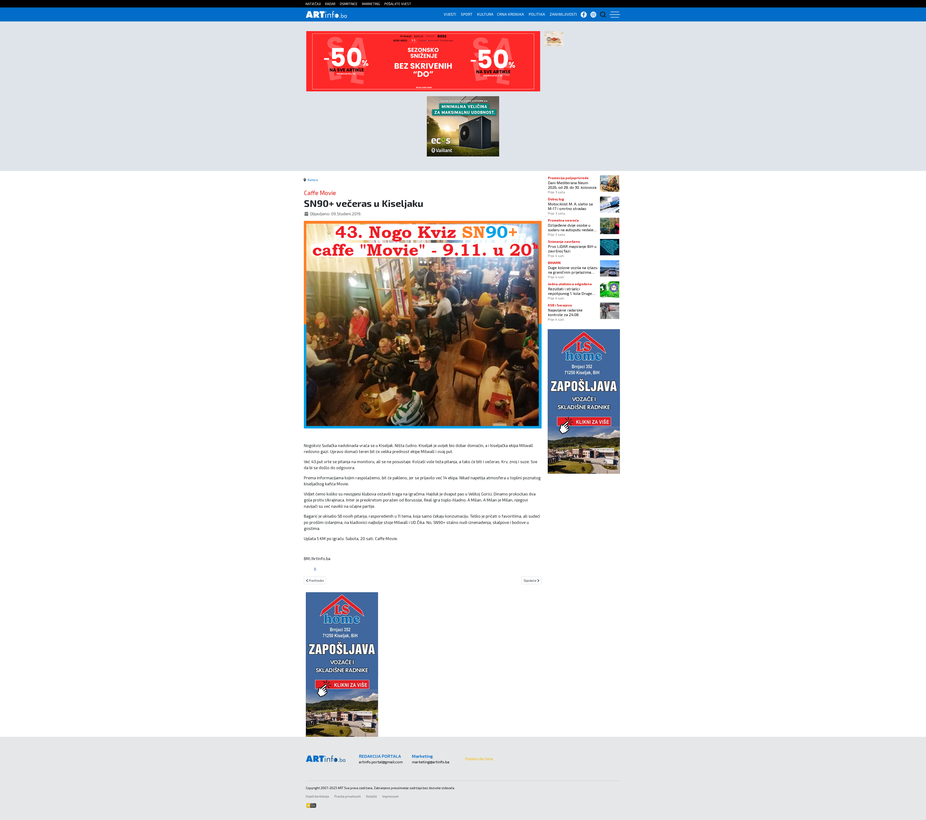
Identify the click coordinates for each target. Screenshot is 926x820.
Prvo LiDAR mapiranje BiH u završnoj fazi (572, 248)
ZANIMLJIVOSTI (563, 14)
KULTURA (485, 14)
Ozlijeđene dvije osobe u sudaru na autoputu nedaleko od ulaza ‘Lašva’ (573, 227)
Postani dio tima (479, 758)
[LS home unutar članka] (342, 664)
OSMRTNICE (349, 4)
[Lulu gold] (423, 60)
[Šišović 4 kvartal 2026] (554, 38)
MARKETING (371, 4)
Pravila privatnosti (347, 796)
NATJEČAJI (313, 4)
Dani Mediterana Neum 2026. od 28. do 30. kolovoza (572, 185)
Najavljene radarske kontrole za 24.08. (565, 312)
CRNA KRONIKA (510, 14)
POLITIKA (537, 14)
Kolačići (371, 796)
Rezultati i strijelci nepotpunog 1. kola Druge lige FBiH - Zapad (570, 291)
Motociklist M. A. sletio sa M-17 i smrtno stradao (570, 206)
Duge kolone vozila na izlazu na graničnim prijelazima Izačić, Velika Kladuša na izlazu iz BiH (572, 269)
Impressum (390, 796)
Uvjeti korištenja (317, 796)
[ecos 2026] (463, 125)
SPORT (466, 14)
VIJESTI (450, 14)
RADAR (330, 4)
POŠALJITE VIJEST (397, 4)
